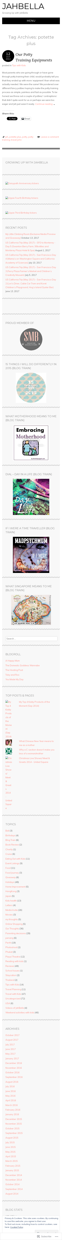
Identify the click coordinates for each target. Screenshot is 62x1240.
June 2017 (10, 1049)
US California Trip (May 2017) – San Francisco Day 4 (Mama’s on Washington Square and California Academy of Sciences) (30, 259)
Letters (9, 905)
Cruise (8, 854)
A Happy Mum (12, 660)
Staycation (10, 975)
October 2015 (12, 1128)
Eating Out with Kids (15, 858)
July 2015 (10, 1142)
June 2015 (10, 1147)
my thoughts (11, 919)
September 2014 (14, 1189)
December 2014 (13, 1175)
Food (8, 868)
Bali (7, 830)
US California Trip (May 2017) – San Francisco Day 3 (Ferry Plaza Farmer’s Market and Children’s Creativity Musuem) (30, 271)
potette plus (15, 137)
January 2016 (12, 1114)
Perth (8, 942)
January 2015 (12, 1170)
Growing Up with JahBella (26, 162)
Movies (9, 914)
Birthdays (10, 835)
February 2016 (12, 1109)
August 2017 (11, 1039)
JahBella (23, 6)
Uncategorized (13, 998)
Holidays (9, 882)
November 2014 (13, 1179)
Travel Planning (13, 989)
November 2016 (13, 1068)
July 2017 (10, 1044)
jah (6, 137)
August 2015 (11, 1137)
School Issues (12, 970)
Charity (9, 849)
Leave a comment (50, 137)
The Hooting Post (14, 670)
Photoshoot (11, 947)
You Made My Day (14, 679)
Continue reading (45, 104)
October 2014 (12, 1184)
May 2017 (10, 1053)
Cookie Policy (16, 1227)
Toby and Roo (12, 674)
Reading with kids (14, 961)
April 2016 (10, 1100)
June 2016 (10, 1091)
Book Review (12, 844)
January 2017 (12, 1058)
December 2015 (13, 1119)
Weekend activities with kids (19, 1012)
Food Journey (12, 872)
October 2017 (12, 1035)
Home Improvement (15, 886)
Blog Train (10, 840)
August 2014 (11, 1193)
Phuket (9, 952)
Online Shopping (13, 924)
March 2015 (11, 1161)
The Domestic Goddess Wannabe (22, 665)
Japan (8, 896)
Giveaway (10, 877)
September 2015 (14, 1133)
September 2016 (14, 1077)
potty (24, 137)
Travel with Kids (13, 994)
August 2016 (11, 1082)
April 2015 (10, 1156)
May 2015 (10, 1151)
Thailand (9, 980)
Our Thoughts (12, 928)
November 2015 (13, 1123)
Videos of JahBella (14, 1008)
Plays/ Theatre (12, 956)
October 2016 (12, 1072)
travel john (16, 139)
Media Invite (11, 910)
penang (9, 938)
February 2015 (12, 1165)
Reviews (9, 966)
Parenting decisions (15, 933)
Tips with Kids (19, 65)
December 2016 (13, 1063)
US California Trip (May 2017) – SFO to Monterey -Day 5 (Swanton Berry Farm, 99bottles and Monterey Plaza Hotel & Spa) (30, 246)
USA (7, 1003)
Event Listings (12, 863)
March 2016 (11, 1105)
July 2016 (10, 1086)
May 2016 (10, 1095)
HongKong (10, 891)
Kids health (11, 900)
